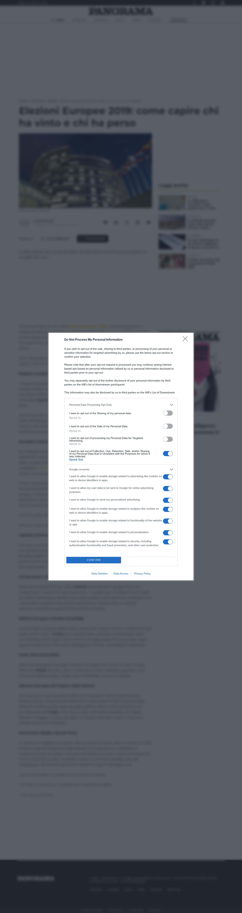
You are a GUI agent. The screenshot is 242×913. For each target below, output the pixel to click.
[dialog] (121, 456)
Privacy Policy (142, 573)
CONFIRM (94, 560)
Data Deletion (100, 573)
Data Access (121, 573)
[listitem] (121, 405)
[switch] (168, 413)
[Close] (186, 339)
